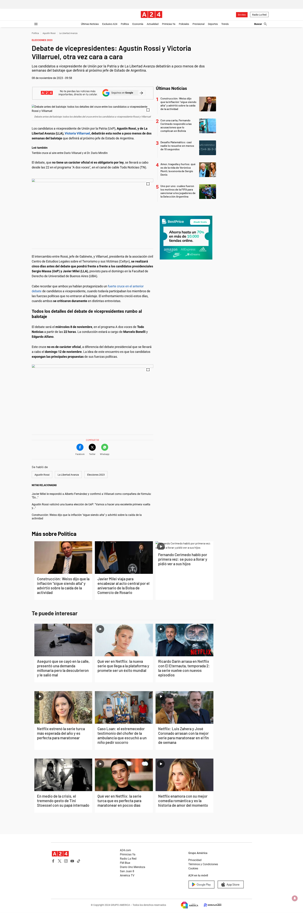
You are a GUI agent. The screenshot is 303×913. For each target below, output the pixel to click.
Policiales (184, 24)
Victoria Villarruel (77, 133)
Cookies (193, 868)
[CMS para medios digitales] (209, 905)
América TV (127, 875)
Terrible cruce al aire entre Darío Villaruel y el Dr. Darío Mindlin (70, 153)
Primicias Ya (168, 24)
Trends (225, 24)
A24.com (125, 850)
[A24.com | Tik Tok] (78, 861)
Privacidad (194, 860)
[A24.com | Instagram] (66, 861)
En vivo (242, 14)
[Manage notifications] (295, 898)
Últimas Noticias (90, 24)
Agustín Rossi (49, 33)
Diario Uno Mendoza (132, 867)
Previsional (198, 24)
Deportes (213, 24)
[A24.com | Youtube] (72, 861)
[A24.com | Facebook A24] (53, 861)
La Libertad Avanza (68, 33)
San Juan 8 (127, 871)
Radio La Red (259, 14)
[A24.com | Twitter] (59, 861)
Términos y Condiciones (203, 864)
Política (125, 24)
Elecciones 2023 (96, 474)
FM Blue (125, 862)
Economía (137, 24)
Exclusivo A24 (109, 24)
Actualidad (153, 24)
